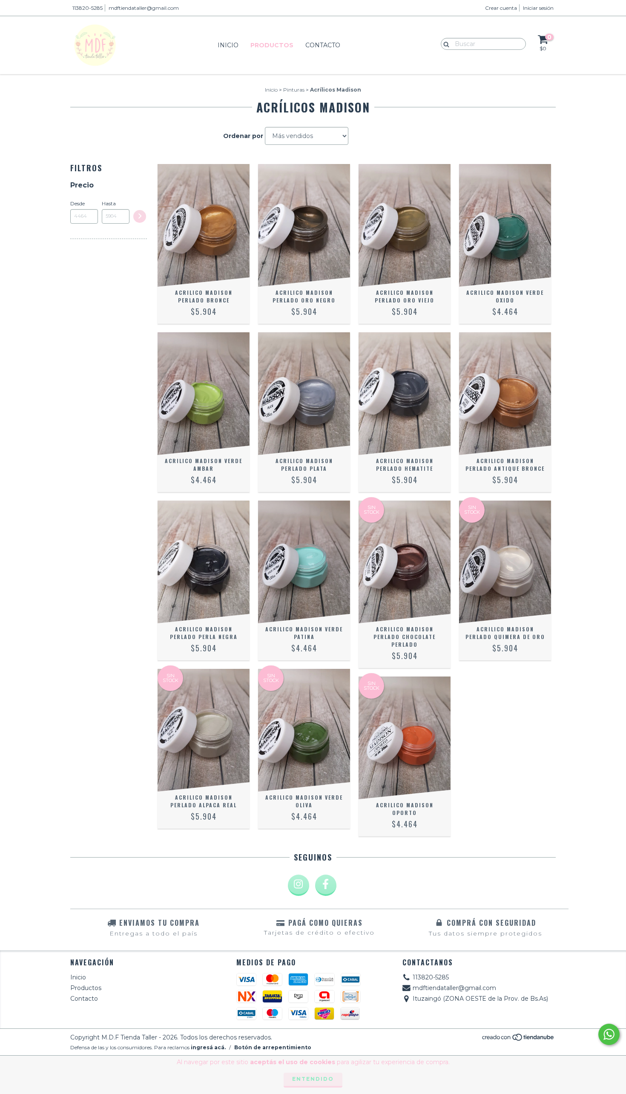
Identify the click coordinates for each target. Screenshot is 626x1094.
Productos (271, 45)
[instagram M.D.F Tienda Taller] (298, 885)
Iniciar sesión (538, 8)
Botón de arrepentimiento (272, 1047)
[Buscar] (444, 43)
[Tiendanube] (518, 1039)
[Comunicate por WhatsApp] (609, 1034)
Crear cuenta (501, 8)
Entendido (313, 1079)
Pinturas (293, 89)
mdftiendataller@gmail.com (144, 8)
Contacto (322, 45)
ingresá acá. (208, 1047)
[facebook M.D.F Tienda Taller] (325, 885)
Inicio (228, 45)
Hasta (109, 203)
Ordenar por (243, 136)
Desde (77, 203)
